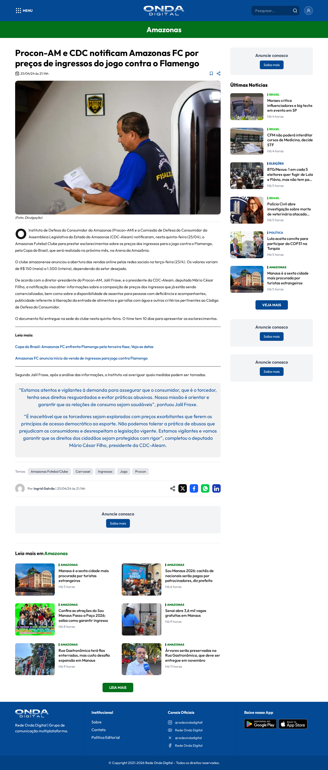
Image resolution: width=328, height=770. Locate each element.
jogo (124, 471)
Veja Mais (271, 305)
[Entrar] (308, 10)
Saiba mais (118, 523)
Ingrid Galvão (44, 488)
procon (140, 471)
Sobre (96, 722)
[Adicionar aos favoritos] (211, 73)
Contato (98, 729)
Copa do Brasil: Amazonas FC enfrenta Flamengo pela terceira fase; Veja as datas (84, 346)
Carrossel (83, 471)
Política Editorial (105, 737)
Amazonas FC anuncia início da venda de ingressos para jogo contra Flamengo (81, 358)
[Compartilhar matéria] (218, 73)
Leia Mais (118, 687)
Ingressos (105, 471)
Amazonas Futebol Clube (49, 471)
